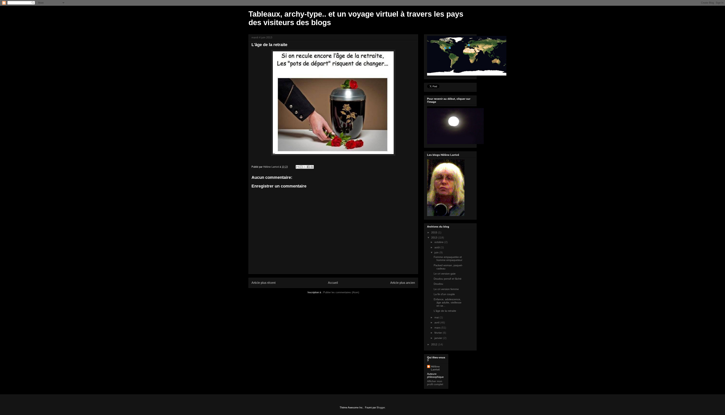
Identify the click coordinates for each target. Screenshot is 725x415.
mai (437, 317)
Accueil (333, 282)
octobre (439, 242)
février (438, 332)
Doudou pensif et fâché (447, 278)
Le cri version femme (446, 289)
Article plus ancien (402, 282)
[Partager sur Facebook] (308, 167)
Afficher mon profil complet (435, 383)
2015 (434, 232)
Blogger (381, 407)
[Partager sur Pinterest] (312, 167)
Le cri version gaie (445, 273)
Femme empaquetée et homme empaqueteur (448, 258)
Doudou (438, 283)
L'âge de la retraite (445, 310)
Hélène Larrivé (435, 368)
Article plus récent (263, 282)
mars (437, 327)
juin (436, 252)
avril (437, 322)
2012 (434, 344)
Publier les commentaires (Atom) (341, 292)
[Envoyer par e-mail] (297, 167)
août (437, 247)
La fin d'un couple (444, 294)
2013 (434, 237)
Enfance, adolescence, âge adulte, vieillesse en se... (447, 302)
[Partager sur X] (305, 167)
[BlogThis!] (301, 167)
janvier (438, 337)
